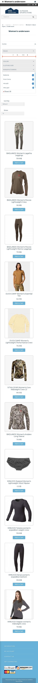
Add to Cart (19, 163)
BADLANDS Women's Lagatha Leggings (19, 154)
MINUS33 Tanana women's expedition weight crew (19, 529)
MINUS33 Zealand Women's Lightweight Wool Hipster (19, 482)
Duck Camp (7, 79)
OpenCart (14, 679)
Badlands (6, 75)
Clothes (8, 25)
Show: (6, 110)
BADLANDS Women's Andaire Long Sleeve (19, 435)
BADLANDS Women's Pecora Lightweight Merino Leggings (19, 248)
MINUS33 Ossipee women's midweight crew (19, 623)
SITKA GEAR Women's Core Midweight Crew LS (19, 389)
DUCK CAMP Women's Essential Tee (19, 295)
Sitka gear (6, 87)
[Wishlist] (35, 5)
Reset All (8, 91)
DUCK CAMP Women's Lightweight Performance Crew (19, 342)
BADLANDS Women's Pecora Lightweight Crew (19, 201)
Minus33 (5, 83)
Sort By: (7, 101)
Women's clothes (18, 25)
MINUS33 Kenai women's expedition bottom (19, 576)
